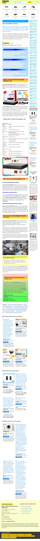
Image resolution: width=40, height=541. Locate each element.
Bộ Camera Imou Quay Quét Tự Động (21, 401)
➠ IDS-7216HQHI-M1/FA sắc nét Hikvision (21, 359)
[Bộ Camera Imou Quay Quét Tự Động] (21, 398)
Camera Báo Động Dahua (32, 38)
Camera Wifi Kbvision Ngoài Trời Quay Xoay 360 (33, 83)
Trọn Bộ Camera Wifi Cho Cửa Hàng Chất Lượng (13, 312)
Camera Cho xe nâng (33, 44)
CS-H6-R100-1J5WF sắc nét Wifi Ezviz (8, 434)
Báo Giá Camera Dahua (11, 52)
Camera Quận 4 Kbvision (27, 508)
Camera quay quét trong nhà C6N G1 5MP (21, 386)
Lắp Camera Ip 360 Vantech (32, 95)
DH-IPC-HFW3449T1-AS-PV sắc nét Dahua (21, 329)
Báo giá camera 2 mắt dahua (22, 56)
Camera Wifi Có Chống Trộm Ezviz (33, 73)
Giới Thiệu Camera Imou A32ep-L (33, 182)
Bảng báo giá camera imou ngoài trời (20, 52)
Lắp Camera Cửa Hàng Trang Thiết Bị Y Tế (33, 239)
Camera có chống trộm (33, 55)
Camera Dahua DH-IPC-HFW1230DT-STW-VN (20, 491)
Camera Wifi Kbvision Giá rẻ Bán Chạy (33, 70)
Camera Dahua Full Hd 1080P (20, 21)
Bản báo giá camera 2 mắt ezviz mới (15, 53)
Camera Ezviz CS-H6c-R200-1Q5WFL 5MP (8, 409)
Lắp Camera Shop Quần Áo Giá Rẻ (9, 310)
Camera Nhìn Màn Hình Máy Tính (33, 61)
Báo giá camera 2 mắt (6, 53)
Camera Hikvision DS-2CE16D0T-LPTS (7, 339)
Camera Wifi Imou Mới (17, 62)
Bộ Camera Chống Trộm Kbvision (7, 75)
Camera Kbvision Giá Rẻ (12, 534)
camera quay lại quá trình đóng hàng (8, 55)
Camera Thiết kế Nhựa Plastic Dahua (33, 32)
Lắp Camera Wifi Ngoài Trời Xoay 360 (33, 103)
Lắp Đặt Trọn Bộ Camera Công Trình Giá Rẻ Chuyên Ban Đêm (16, 309)
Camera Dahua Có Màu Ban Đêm (33, 35)
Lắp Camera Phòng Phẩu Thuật (33, 53)
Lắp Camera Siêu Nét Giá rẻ (7, 72)
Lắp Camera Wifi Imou (28, 534)
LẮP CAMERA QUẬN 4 (7, 504)
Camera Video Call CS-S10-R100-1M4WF (8, 384)
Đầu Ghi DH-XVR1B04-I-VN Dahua (10, 23)
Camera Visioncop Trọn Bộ (15, 72)
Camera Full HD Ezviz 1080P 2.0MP (8, 62)
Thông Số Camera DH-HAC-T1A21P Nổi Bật (33, 201)
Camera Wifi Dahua (32, 86)
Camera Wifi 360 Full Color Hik (33, 98)
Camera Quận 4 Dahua (26, 506)
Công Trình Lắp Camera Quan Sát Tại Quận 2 (33, 221)
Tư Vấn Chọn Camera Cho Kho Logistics (33, 47)
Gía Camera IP (5, 52)
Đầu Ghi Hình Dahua (10, 21)
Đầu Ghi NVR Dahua (33, 23)
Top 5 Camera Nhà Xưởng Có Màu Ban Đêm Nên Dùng (10, 56)
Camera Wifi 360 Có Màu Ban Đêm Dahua (33, 64)
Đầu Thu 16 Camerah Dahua (33, 26)
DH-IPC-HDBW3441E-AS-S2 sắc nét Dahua (21, 454)
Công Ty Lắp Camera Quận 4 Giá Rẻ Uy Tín (15, 304)
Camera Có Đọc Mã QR (33, 42)
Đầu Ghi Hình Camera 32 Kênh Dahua (33, 21)
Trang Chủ (5, 21)
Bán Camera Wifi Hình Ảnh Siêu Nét (8, 65)
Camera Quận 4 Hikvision (27, 509)
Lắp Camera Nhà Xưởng (12, 537)
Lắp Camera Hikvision (5, 534)
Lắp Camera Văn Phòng (5, 537)
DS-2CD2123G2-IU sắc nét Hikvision (8, 359)
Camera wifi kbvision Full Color (18, 65)
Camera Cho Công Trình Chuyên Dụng (33, 58)
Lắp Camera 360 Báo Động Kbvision (33, 89)
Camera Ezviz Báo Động (33, 80)
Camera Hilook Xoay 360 (33, 92)
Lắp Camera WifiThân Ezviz (33, 67)
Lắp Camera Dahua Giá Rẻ (20, 534)
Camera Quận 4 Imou (26, 511)
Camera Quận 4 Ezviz (26, 513)
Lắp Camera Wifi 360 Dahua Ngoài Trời (33, 107)
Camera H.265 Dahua (33, 40)
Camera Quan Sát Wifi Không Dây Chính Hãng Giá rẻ (33, 77)
